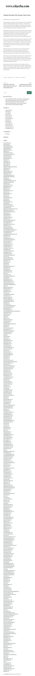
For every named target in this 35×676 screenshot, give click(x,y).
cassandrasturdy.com (7, 346)
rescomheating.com (7, 662)
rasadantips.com (6, 161)
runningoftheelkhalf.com (8, 540)
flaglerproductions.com (7, 374)
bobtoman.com (6, 196)
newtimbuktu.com (6, 162)
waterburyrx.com (6, 482)
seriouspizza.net (6, 497)
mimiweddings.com (7, 664)
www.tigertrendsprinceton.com (9, 536)
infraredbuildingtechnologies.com (10, 229)
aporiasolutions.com (7, 507)
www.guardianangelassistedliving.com (10, 613)
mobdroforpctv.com (7, 344)
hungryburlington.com (7, 419)
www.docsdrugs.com (7, 559)
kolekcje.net (5, 316)
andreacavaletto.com (7, 329)
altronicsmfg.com (6, 163)
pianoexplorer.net (6, 595)
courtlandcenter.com (7, 475)
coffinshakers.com (6, 410)
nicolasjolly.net (6, 388)
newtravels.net (6, 169)
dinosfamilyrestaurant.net (8, 228)
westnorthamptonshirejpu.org (9, 211)
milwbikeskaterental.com (8, 445)
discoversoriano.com (7, 351)
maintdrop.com (6, 194)
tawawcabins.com (6, 260)
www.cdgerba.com (17, 6)
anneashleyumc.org (7, 552)
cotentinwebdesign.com (8, 221)
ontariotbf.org (6, 177)
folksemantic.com (6, 262)
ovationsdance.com (7, 313)
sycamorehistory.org (7, 588)
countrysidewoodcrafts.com (8, 175)
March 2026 (8, 114)
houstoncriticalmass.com (8, 360)
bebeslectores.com (7, 225)
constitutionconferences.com (9, 493)
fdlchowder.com (6, 562)
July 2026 (7, 111)
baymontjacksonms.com (8, 447)
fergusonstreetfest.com (7, 623)
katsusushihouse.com (7, 392)
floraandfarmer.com (7, 235)
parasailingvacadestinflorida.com (9, 633)
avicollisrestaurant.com (7, 477)
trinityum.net (5, 598)
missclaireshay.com (7, 142)
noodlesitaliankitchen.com (8, 182)
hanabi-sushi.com (6, 580)
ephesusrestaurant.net (7, 602)
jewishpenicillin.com (7, 308)
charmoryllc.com (6, 357)
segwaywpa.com (6, 508)
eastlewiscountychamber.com (9, 365)
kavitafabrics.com (6, 463)
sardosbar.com (6, 263)
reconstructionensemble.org (8, 462)
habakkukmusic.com (7, 528)
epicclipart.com (6, 192)
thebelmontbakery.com (7, 172)
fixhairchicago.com (7, 490)
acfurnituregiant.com (7, 156)
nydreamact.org (6, 183)
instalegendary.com (7, 179)
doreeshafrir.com (6, 403)
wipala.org (5, 334)
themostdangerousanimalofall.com (10, 361)
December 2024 (8, 127)
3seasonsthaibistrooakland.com (9, 323)
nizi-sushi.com (6, 424)
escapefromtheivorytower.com (9, 239)
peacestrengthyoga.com (8, 543)
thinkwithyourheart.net (7, 253)
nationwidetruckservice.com (8, 468)
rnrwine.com (5, 648)
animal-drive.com (6, 501)
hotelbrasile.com (6, 213)
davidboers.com (6, 521)
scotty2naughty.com (7, 402)
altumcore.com (6, 500)
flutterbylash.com (6, 637)
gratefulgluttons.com (7, 343)
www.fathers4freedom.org (8, 538)
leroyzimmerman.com (7, 644)
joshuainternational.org (8, 532)
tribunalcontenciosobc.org (8, 367)
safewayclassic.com (7, 173)
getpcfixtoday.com (7, 187)
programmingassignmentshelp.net (10, 166)
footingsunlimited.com (7, 556)
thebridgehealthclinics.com (8, 511)
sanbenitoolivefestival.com (8, 347)
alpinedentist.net (6, 200)
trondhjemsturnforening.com (9, 615)
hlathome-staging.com (7, 298)
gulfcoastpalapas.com (7, 510)
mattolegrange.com (7, 433)
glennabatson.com (7, 371)
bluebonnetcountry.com (8, 190)
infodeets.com (6, 151)
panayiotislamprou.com (8, 204)
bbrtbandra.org (6, 189)
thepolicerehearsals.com (8, 362)
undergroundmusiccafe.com (8, 668)
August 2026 (8, 110)
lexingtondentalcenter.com (8, 301)
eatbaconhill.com (6, 165)
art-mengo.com (6, 426)
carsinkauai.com (6, 630)
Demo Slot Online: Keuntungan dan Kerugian (14, 104)
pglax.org (5, 449)
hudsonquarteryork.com (8, 608)
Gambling (17, 77)
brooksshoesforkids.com (8, 504)
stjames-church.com (7, 400)
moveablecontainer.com (8, 217)
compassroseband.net (7, 498)
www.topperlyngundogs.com (9, 539)
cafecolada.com (6, 350)
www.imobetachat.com (7, 522)
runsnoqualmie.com (7, 557)
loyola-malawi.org (6, 336)
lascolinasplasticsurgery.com (9, 566)
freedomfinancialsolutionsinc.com (10, 545)
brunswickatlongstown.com (8, 420)
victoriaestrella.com (7, 472)
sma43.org (5, 569)
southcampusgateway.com (8, 206)
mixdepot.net (6, 585)
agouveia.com (6, 653)
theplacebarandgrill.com (8, 480)
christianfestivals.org (7, 435)
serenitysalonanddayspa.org (8, 154)
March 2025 (8, 122)
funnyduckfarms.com (7, 640)
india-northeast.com (7, 242)
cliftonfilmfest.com (7, 249)
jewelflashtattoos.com (7, 186)
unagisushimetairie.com (8, 184)
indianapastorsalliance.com (8, 486)
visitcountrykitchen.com (8, 437)
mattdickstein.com (7, 524)
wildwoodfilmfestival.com (8, 210)
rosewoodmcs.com (7, 587)
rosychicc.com (6, 337)
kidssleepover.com (6, 168)
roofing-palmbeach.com (8, 243)
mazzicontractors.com (7, 599)
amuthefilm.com (6, 385)
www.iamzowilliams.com (8, 592)
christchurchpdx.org (7, 381)
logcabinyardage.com (7, 519)
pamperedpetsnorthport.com (9, 276)
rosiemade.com (6, 277)
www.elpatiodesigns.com (8, 606)
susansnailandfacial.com (8, 533)
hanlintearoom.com (7, 639)
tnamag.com (5, 503)
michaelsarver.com (7, 295)
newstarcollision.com (7, 291)
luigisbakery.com (6, 578)
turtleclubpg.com (6, 469)
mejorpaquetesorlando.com (8, 283)
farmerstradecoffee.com (8, 518)
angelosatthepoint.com (7, 484)
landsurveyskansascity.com (8, 553)
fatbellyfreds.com (6, 605)
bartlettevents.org (6, 215)
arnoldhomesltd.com (7, 246)
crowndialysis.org (6, 304)
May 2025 (7, 120)
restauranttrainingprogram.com (9, 305)
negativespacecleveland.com (8, 451)
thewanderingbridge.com (8, 414)
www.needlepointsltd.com (8, 563)
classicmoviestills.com (7, 348)
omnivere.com (6, 159)
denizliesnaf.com (6, 491)
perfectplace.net (6, 322)
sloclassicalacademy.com (8, 368)
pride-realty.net (6, 634)
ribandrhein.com (6, 315)
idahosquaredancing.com (8, 259)
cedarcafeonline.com (7, 155)
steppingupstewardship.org (8, 574)
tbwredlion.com (6, 618)
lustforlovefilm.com (7, 386)
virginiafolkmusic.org (7, 312)
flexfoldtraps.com (6, 546)
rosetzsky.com (6, 396)
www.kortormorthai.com (8, 549)
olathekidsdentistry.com (8, 280)
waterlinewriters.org (7, 512)
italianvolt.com (6, 264)
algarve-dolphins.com (7, 438)
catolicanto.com (6, 318)
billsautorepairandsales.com (8, 619)
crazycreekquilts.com (7, 378)
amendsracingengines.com (8, 548)
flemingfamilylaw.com (7, 647)
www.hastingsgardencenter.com (9, 594)
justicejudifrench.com (7, 413)
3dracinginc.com (6, 358)
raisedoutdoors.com (7, 252)
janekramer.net (6, 423)
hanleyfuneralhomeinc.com (8, 281)
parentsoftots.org (6, 515)
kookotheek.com (6, 203)
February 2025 (8, 124)
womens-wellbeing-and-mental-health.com (11, 311)
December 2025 (8, 118)
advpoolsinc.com (6, 483)
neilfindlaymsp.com (7, 476)
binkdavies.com (6, 379)
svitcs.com (5, 496)
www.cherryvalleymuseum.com (9, 220)
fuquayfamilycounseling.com (9, 651)
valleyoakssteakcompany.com (9, 487)
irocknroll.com (6, 256)
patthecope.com (6, 494)
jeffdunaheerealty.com (7, 542)
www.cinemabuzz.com (7, 584)
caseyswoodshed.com (7, 489)
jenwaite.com (6, 641)
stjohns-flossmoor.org (7, 458)
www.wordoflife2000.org (8, 257)
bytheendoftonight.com (8, 340)
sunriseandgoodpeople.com (8, 454)
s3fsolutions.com (6, 236)
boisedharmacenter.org (7, 332)
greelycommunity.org (7, 393)
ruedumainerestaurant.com (8, 395)
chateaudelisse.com (7, 207)
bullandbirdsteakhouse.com (8, 564)
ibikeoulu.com (6, 409)
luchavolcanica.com (7, 465)
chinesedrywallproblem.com (8, 455)
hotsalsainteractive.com (8, 152)
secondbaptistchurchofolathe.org (9, 654)
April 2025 (7, 121)
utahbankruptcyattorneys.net (9, 255)
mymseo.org (5, 655)
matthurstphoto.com (7, 626)
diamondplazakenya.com (8, 616)
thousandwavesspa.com (8, 473)
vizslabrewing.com (7, 267)
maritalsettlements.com (8, 444)
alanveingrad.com (6, 440)
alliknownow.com (6, 364)
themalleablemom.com (7, 416)
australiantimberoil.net (7, 227)
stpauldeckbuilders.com (8, 555)
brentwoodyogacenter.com (8, 571)
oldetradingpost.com (7, 222)
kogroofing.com (6, 199)
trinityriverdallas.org (7, 320)
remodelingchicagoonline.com (9, 570)
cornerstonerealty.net (7, 590)
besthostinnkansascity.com (8, 665)
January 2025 (8, 125)
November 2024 (9, 128)
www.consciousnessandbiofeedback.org (11, 591)
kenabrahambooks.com (8, 382)
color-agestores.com (7, 333)
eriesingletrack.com (7, 274)
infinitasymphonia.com (7, 389)
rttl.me (4, 661)
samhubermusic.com (7, 669)
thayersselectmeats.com (8, 505)
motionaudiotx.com (7, 660)
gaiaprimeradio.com (7, 427)
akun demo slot (23, 77)
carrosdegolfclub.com (7, 232)
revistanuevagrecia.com (8, 399)
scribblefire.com (6, 325)
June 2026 (7, 113)
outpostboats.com (7, 339)
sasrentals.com (6, 292)
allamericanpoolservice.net (8, 306)
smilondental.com (6, 290)
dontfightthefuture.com (8, 245)
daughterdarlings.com (7, 149)
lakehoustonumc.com (7, 526)
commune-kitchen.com (7, 383)
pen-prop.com (6, 535)
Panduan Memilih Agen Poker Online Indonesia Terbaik (16, 103)
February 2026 (8, 115)
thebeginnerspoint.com (7, 353)
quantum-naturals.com (7, 620)
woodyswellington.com (7, 604)
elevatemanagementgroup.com (9, 643)
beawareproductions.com (8, 406)
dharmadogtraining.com (8, 658)
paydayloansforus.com (7, 170)
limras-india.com (6, 144)
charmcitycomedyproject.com (9, 405)
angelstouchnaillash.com (8, 287)
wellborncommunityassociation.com (10, 208)
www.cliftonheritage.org (8, 567)
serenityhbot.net (6, 531)
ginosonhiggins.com (7, 441)
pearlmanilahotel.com (7, 193)
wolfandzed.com (6, 581)
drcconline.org (6, 479)
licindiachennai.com (7, 148)
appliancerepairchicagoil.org (8, 176)
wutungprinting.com (7, 442)
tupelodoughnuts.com (7, 278)
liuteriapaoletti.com (7, 452)
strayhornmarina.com (7, 372)
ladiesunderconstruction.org (8, 224)
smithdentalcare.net (7, 667)
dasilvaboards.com (7, 369)
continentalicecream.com (8, 376)
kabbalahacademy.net (7, 288)
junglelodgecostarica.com (8, 434)
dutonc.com (5, 430)
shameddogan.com (7, 514)
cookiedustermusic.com (8, 461)
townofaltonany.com (7, 448)
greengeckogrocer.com (7, 297)
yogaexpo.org (6, 326)
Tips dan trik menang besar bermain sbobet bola (15, 101)
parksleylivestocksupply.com (8, 330)
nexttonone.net (6, 529)
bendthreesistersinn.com (8, 456)
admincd (5, 77)
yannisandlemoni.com (7, 270)
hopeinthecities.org (7, 341)
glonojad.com (6, 398)
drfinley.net (5, 646)
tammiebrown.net (6, 428)
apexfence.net (6, 671)
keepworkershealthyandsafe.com (9, 180)
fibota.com (5, 609)
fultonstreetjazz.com (7, 214)
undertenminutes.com (7, 158)
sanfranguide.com (6, 355)
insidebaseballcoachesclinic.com (9, 629)
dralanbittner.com (6, 269)
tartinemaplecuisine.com (8, 421)
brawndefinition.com (7, 375)
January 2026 (8, 117)
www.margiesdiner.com (7, 560)
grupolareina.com (6, 218)
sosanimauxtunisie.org (7, 197)
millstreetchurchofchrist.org (8, 632)
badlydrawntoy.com (7, 525)
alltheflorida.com (6, 627)
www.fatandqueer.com (7, 550)
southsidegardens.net (7, 597)
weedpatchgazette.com (7, 271)
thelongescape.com (7, 431)
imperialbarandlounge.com (8, 250)
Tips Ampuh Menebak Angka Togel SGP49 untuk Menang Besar (17, 99)
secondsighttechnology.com (8, 294)
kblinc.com (5, 273)
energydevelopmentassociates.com (10, 234)
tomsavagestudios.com (7, 309)
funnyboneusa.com (7, 459)
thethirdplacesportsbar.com (8, 601)
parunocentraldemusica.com (8, 612)
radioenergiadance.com (8, 201)
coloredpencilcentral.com (8, 248)
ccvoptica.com (6, 576)
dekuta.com (5, 583)
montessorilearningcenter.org (9, 622)
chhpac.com (5, 657)
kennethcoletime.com (7, 417)
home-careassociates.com (8, 327)
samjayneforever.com (7, 625)
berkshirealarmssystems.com (9, 266)
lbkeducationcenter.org (7, 319)
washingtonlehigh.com (7, 577)
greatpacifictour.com (7, 470)
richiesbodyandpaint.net (8, 147)
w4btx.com (5, 285)
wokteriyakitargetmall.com (8, 299)
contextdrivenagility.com (8, 407)
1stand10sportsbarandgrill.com (9, 284)
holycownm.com (6, 466)
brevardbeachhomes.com (8, 238)
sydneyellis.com (6, 302)
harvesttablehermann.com (8, 231)
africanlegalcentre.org (7, 391)
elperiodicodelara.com (7, 145)
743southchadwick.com (7, 241)
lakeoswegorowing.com (8, 650)
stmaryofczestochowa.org (8, 412)
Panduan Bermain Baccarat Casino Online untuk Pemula (16, 100)
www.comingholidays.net (8, 354)
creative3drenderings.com (8, 517)
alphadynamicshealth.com (8, 636)
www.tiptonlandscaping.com (8, 573)
